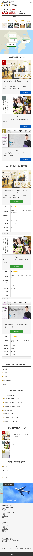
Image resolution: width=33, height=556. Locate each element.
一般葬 (5, 373)
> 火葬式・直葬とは (6, 529)
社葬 (4, 384)
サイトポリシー (10, 548)
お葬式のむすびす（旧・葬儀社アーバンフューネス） (16, 82)
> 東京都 (3, 508)
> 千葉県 (3, 511)
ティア (16, 150)
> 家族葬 (3, 513)
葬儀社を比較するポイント (11, 398)
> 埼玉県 (3, 510)
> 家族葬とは (4, 526)
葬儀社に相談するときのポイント (13, 402)
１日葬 (5, 377)
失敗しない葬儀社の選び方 (10, 395)
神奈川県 (5, 470)
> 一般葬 (3, 514)
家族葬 (5, 369)
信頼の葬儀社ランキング (7, 505)
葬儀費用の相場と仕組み (11, 422)
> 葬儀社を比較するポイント (7, 541)
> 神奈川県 (4, 509)
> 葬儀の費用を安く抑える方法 (8, 539)
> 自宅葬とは (4, 530)
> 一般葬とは (4, 527)
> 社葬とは (4, 531)
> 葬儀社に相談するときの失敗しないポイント (11, 540)
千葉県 (5, 478)
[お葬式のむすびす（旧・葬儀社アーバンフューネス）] (16, 69)
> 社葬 (3, 517)
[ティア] (16, 138)
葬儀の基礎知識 (7, 410)
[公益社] (16, 105)
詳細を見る (25, 92)
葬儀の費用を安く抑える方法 (12, 406)
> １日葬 (3, 515)
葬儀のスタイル (8, 413)
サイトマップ (28, 548)
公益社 (16, 116)
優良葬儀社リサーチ (19, 554)
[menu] (31, 2)
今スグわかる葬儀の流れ (11, 418)
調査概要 (22, 548)
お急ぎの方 (4, 537)
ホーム (3, 548)
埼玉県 (5, 474)
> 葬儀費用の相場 (5, 524)
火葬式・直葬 (7, 380)
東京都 (5, 466)
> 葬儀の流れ (4, 523)
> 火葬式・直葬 (5, 516)
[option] (16, 493)
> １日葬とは (4, 528)
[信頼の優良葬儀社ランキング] (11, 5)
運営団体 (16, 548)
